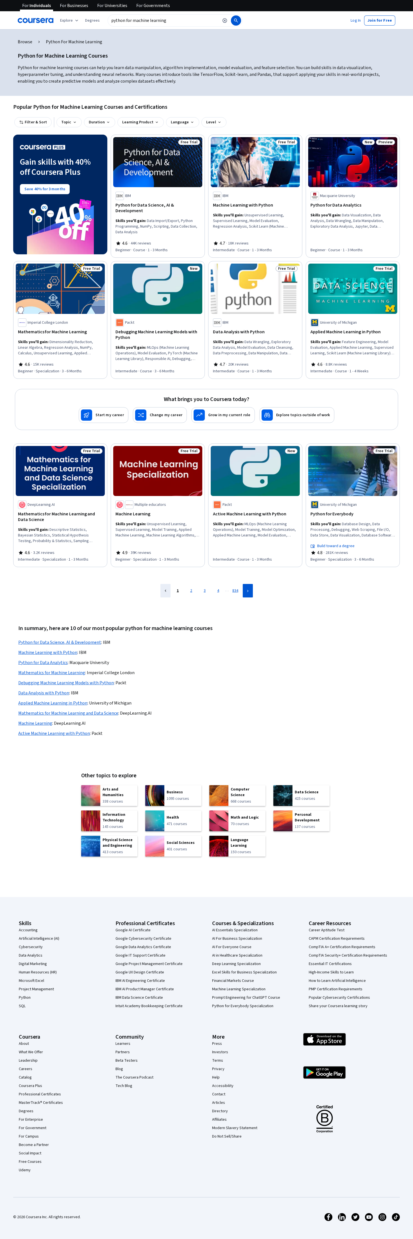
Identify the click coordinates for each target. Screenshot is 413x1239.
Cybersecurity (31, 947)
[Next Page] (248, 590)
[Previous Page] (165, 590)
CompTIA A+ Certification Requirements (342, 947)
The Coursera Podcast (134, 1077)
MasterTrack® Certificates (41, 1103)
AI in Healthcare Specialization (237, 955)
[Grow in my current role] (223, 415)
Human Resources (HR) (38, 972)
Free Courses (30, 1162)
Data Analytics (30, 955)
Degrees (26, 1111)
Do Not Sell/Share (227, 1136)
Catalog (25, 1077)
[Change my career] (160, 415)
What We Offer (31, 1052)
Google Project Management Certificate (149, 964)
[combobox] (163, 20)
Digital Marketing (33, 964)
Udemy (25, 1170)
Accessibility (222, 1086)
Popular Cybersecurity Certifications (339, 997)
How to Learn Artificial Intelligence (337, 981)
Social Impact (30, 1153)
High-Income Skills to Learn (331, 972)
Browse (25, 42)
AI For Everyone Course (231, 947)
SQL (22, 1006)
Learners (122, 1044)
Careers (25, 1069)
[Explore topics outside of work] (296, 415)
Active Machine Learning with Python (54, 733)
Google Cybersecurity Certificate (143, 938)
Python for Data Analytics (43, 663)
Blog (119, 1069)
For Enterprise (31, 1119)
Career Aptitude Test (326, 930)
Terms (217, 1060)
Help (216, 1077)
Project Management (36, 989)
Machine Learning (35, 723)
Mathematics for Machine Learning (51, 673)
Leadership (28, 1060)
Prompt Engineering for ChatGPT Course (246, 997)
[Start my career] (103, 415)
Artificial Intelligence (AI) (39, 938)
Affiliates (219, 1119)
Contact (218, 1094)
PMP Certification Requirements (335, 989)
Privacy (218, 1069)
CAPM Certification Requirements (337, 938)
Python (25, 997)
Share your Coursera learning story (338, 1006)
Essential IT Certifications (330, 964)
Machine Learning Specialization (239, 989)
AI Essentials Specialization (235, 930)
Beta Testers (126, 1060)
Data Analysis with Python (43, 693)
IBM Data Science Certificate (139, 997)
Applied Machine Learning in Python (52, 703)
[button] (92, 20)
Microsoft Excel (31, 981)
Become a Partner (34, 1145)
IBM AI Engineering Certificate (140, 981)
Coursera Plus (30, 1086)
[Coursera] (35, 20)
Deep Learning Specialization (236, 964)
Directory (220, 1111)
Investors (220, 1052)
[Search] (236, 20)
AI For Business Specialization (237, 938)
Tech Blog (123, 1086)
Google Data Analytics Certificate (143, 947)
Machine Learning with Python (47, 652)
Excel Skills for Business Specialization (244, 972)
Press (217, 1044)
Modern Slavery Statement (234, 1128)
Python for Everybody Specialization (242, 1006)
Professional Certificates (40, 1094)
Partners (122, 1052)
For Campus (29, 1136)
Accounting (28, 930)
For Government (32, 1128)
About (24, 1044)
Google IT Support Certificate (140, 955)
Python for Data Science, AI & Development (59, 642)
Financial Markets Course (233, 981)
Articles (218, 1103)
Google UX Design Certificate (139, 972)
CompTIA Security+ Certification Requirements (348, 955)
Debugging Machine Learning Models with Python (66, 683)
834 (235, 591)
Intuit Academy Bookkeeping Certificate (149, 1006)
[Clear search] (225, 20)
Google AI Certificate (133, 930)
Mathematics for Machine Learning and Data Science (68, 713)
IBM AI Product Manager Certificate (144, 989)
